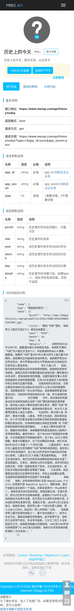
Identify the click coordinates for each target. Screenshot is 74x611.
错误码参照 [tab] (30, 86)
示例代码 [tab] (50, 86)
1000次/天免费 (19, 70)
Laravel (22, 555)
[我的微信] (66, 584)
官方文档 (51, 51)
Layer (65, 555)
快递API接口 (37, 559)
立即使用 (58, 77)
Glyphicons (52, 555)
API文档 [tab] (11, 86)
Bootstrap (36, 555)
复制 (66, 300)
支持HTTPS (42, 70)
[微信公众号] (66, 601)
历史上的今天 (17, 51)
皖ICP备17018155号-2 (46, 586)
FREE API (14, 5)
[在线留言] (66, 593)
